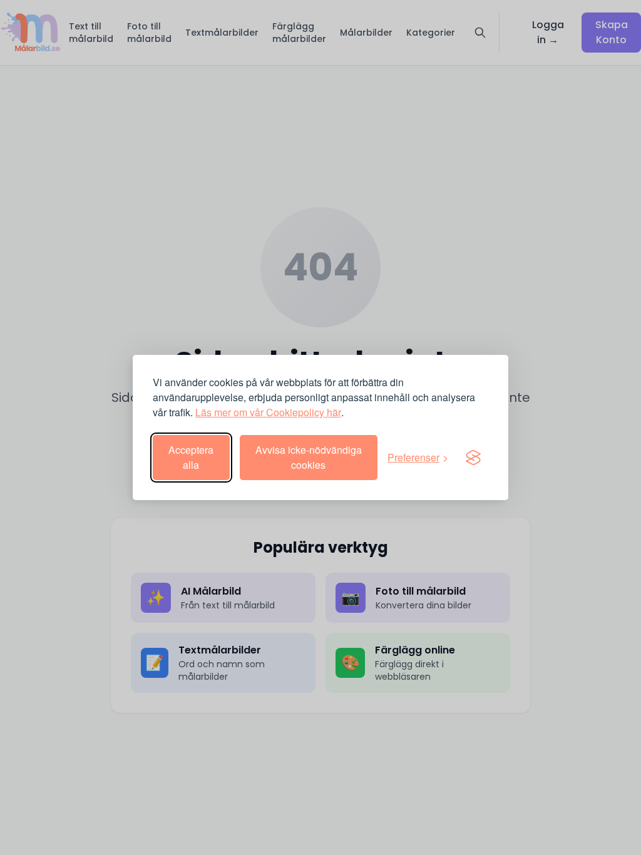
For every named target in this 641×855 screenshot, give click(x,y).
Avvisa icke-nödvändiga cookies (308, 457)
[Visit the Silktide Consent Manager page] (473, 458)
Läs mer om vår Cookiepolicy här (268, 412)
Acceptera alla (190, 457)
